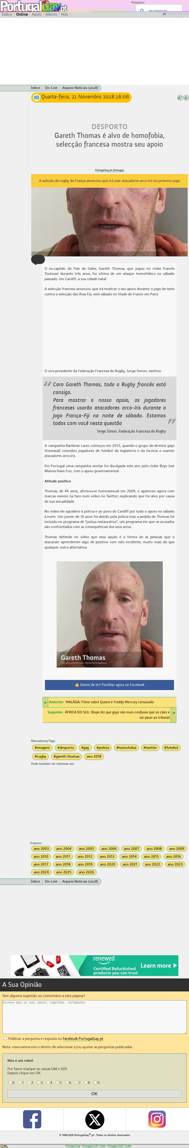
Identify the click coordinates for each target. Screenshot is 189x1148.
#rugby (40, 756)
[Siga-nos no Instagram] (157, 1119)
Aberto (51, 14)
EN (170, 14)
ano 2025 (63, 872)
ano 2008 (154, 849)
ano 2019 (85, 864)
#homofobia (126, 748)
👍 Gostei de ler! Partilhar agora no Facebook (110, 685)
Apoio (36, 14)
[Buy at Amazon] (94, 975)
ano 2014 (129, 856)
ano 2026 (86, 872)
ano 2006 (109, 849)
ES (175, 14)
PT (164, 14)
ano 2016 (173, 856)
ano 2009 (176, 849)
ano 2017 (41, 864)
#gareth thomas (66, 756)
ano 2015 (151, 856)
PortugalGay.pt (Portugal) (109, 170)
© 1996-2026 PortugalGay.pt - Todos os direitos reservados (94, 1135)
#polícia (103, 748)
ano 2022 (152, 864)
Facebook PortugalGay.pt (83, 1039)
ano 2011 (63, 856)
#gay (85, 748)
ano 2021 (130, 864)
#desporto (65, 748)
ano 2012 (85, 856)
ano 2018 (94, 756)
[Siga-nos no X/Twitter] (94, 1119)
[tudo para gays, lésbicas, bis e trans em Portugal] (46, 6)
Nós (64, 14)
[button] (38, 259)
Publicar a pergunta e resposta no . (55, 1039)
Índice (7, 14)
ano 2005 (86, 849)
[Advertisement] (94, 51)
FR (181, 14)
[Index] (14, 88)
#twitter (150, 748)
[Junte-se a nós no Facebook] (32, 1119)
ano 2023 (175, 864)
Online (22, 14)
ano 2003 (41, 849)
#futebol (171, 748)
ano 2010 (41, 856)
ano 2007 (131, 849)
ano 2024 (41, 872)
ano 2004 (63, 849)
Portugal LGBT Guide (119, 1145)
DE (186, 14)
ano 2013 (107, 856)
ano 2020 (107, 864)
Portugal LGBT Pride (93, 1145)
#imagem (42, 748)
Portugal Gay (72, 1145)
